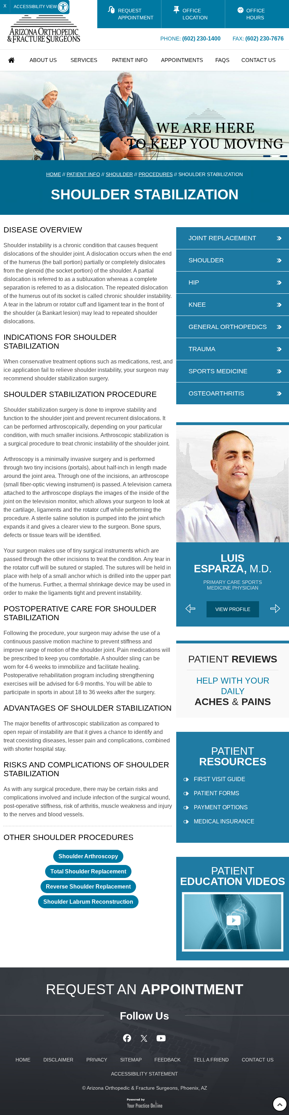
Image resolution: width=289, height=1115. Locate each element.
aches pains (233, 691)
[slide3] (283, 156)
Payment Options (221, 807)
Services (83, 60)
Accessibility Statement (144, 1074)
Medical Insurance (224, 821)
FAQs (222, 60)
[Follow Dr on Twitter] (145, 1038)
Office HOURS (255, 14)
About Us (43, 60)
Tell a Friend (211, 1060)
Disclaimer (58, 1060)
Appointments (182, 60)
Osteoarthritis (216, 393)
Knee (197, 304)
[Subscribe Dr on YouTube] (161, 1038)
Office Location (195, 14)
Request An (144, 989)
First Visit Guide (219, 779)
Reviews (232, 659)
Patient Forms (216, 793)
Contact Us (258, 60)
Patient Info (130, 60)
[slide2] (275, 156)
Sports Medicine (218, 371)
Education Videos (232, 876)
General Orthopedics (228, 326)
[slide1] (266, 156)
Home (11, 60)
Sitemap (131, 1060)
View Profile (232, 609)
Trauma (202, 349)
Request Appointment (136, 14)
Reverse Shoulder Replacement (88, 887)
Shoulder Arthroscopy (88, 856)
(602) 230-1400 (201, 39)
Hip (194, 282)
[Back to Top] (280, 1104)
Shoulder (119, 174)
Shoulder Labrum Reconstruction (88, 902)
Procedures (156, 174)
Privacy (96, 1060)
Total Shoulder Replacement (88, 871)
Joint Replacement (222, 238)
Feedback (167, 1060)
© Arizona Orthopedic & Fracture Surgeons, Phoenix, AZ (144, 1088)
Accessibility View (36, 6)
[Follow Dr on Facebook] (128, 1038)
